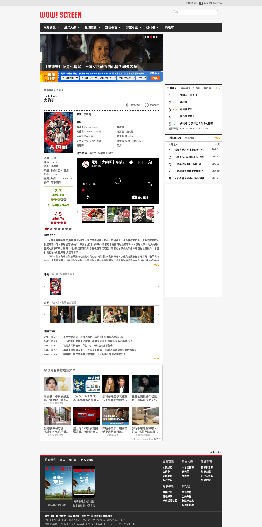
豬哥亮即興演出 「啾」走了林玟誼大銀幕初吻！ (89, 345)
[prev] (79, 214)
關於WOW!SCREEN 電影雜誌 (97, 516)
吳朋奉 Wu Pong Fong (89, 140)
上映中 (166, 471)
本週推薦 (189, 137)
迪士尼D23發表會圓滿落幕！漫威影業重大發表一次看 (85, 429)
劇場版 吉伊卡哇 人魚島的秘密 (196, 123)
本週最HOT (175, 137)
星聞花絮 (91, 27)
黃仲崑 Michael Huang (89, 131)
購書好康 (167, 496)
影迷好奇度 (188, 500)
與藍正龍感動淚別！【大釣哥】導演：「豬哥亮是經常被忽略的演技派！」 (102, 350)
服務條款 (61, 516)
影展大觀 (206, 471)
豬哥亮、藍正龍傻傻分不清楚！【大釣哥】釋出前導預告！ (94, 354)
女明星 (185, 476)
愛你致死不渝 (187, 116)
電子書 (73, 460)
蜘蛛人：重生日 (188, 95)
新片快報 (167, 480)
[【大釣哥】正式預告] (118, 214)
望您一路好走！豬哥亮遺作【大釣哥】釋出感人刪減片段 (93, 337)
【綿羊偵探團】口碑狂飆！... (190, 164)
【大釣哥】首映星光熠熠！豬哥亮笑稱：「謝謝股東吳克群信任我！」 (100, 341)
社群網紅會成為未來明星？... (190, 171)
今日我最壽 (188, 467)
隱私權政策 (74, 516)
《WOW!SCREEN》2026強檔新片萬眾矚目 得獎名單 (86, 398)
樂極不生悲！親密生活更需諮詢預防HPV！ (115, 429)
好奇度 (197, 88)
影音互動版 (87, 460)
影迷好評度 (188, 504)
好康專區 (132, 27)
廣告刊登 (49, 516)
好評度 (207, 88)
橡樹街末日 (186, 109)
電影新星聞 (207, 467)
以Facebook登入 (213, 3)
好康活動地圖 (170, 500)
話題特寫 (206, 480)
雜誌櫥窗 (111, 27)
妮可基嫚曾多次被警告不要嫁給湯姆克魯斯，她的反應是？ (115, 398)
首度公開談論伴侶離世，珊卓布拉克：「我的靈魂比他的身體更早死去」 (145, 398)
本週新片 (167, 467)
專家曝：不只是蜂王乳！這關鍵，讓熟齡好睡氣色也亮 (56, 398)
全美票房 (185, 88)
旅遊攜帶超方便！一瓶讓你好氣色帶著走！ (56, 429)
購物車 (169, 27)
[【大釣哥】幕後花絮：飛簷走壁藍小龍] (143, 214)
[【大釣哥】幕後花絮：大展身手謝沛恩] (93, 214)
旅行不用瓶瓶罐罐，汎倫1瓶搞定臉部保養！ (144, 429)
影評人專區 (207, 476)
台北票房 (172, 88)
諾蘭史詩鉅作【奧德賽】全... (190, 150)
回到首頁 (191, 3)
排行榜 (150, 27)
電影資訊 (50, 27)
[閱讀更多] (155, 264)
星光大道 (70, 27)
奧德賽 (184, 102)
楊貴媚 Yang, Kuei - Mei (130, 140)
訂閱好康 (167, 492)
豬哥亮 (80, 145)
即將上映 (167, 476)
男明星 (185, 471)
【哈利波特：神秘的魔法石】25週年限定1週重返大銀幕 (157, 66)
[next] (156, 214)
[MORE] (155, 359)
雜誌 (62, 460)
